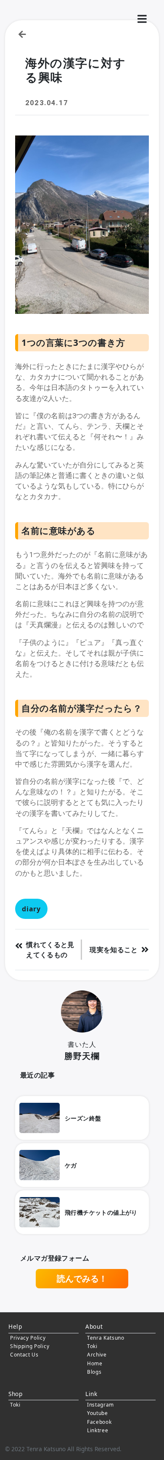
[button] (142, 19)
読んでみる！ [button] (82, 1278)
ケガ (71, 1165)
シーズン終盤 (83, 1118)
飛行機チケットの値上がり (101, 1212)
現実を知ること (114, 949)
